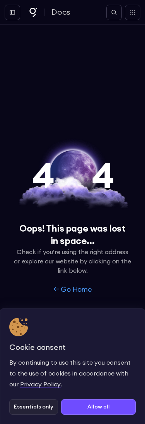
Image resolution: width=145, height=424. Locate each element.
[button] (33, 407)
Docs (60, 12)
